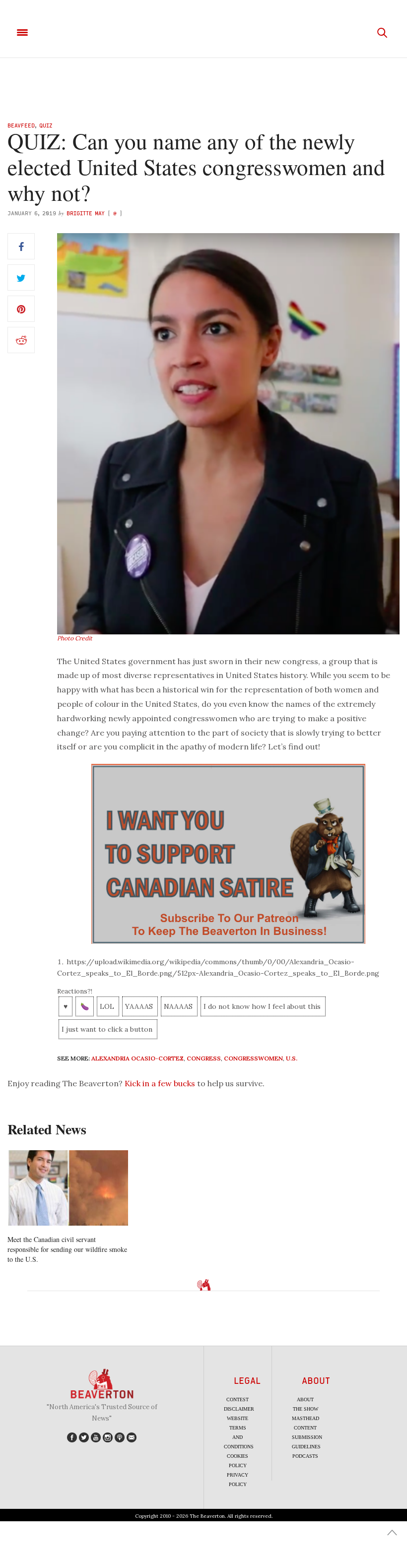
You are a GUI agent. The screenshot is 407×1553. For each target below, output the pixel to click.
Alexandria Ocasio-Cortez (137, 1058)
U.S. (291, 1058)
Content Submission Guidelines (307, 1437)
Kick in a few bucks (160, 1083)
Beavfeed (21, 125)
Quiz (46, 125)
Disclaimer (239, 1409)
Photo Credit (74, 638)
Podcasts (305, 1456)
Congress (204, 1058)
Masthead (305, 1418)
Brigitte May (86, 213)
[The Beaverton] (203, 33)
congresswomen (253, 1058)
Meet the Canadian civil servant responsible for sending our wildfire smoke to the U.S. (67, 1249)
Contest (237, 1399)
